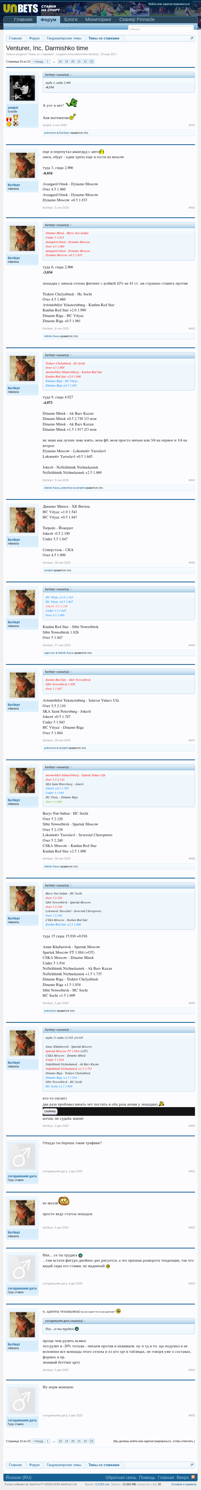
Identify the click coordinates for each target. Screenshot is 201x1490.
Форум (48, 19)
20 (72, 61)
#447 (192, 740)
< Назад (37, 61)
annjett (47, 125)
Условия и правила (183, 1484)
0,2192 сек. (102, 1484)
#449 (192, 1003)
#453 (192, 1283)
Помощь (147, 1477)
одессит (49, 652)
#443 (192, 328)
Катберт (93, 54)
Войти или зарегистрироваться (169, 4)
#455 (192, 1415)
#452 (192, 1227)
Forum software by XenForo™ (41, 1484)
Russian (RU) (18, 1477)
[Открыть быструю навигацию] (191, 38)
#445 (192, 562)
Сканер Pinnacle (137, 19)
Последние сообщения (57, 26)
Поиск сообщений (21, 26)
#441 (192, 125)
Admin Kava (51, 336)
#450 (192, 1125)
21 (79, 61)
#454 (192, 1369)
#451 (192, 1171)
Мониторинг (98, 19)
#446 (192, 645)
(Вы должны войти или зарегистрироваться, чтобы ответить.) (154, 1441)
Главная (23, 19)
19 (66, 61)
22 (85, 61)
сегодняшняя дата (55, 1171)
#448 (192, 858)
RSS (193, 1477)
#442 (192, 207)
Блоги (70, 19)
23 (91, 61)
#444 (192, 480)
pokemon (50, 132)
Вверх (183, 1477)
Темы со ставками (41, 54)
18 (60, 61)
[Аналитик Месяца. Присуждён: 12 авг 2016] (9, 122)
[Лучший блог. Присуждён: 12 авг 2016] (16, 121)
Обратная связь (120, 1477)
